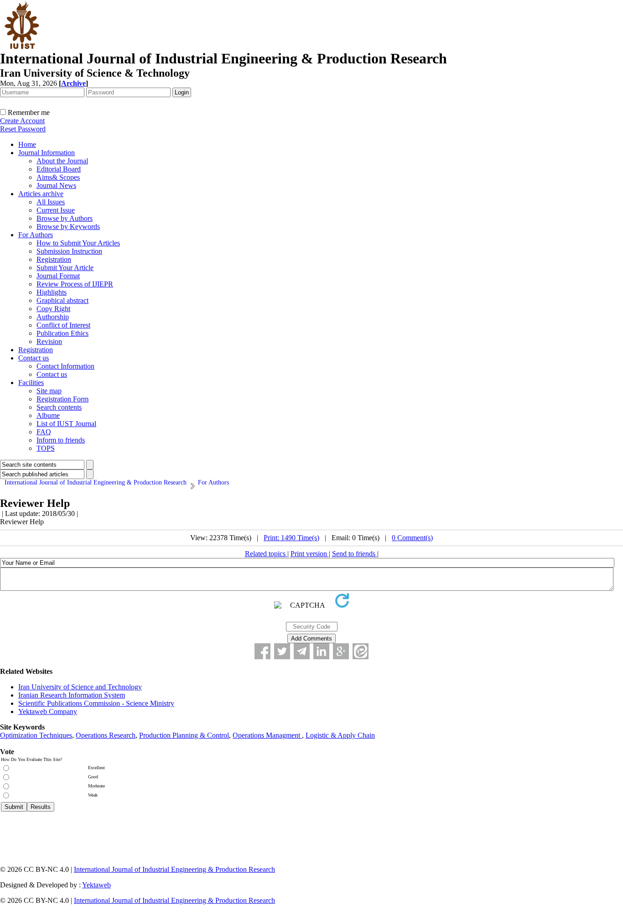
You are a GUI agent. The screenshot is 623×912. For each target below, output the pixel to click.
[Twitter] (282, 651)
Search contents (59, 407)
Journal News (56, 185)
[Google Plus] (341, 651)
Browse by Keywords (68, 226)
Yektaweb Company (47, 711)
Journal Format (58, 276)
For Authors (35, 235)
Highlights (51, 292)
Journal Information (46, 152)
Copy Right (53, 309)
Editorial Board (58, 169)
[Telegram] (302, 651)
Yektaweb (96, 885)
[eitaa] (361, 651)
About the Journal (62, 161)
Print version (310, 554)
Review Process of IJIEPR (74, 284)
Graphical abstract (62, 300)
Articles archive (40, 194)
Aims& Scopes (58, 177)
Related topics (266, 554)
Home (27, 144)
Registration (53, 259)
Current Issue (55, 210)
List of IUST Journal (66, 423)
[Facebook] (262, 651)
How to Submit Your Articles (78, 243)
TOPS (45, 448)
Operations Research (105, 735)
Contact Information (65, 366)
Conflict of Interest (63, 325)
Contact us (33, 358)
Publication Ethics (62, 333)
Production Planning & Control (184, 735)
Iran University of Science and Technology (80, 687)
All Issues (50, 202)
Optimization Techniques (36, 735)
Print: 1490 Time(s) (291, 538)
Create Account (22, 121)
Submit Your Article (64, 267)
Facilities (31, 382)
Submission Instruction (69, 251)
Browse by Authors (64, 218)
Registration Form (62, 399)
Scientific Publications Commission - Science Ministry (96, 703)
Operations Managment (267, 735)
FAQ (43, 432)
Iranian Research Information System (71, 695)
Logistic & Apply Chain (340, 735)
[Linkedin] (321, 651)
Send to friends (354, 554)
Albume (48, 415)
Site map (49, 391)
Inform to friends (60, 440)
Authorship (52, 317)
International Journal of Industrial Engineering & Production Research (174, 869)
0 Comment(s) (412, 538)
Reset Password (23, 129)
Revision (49, 341)
